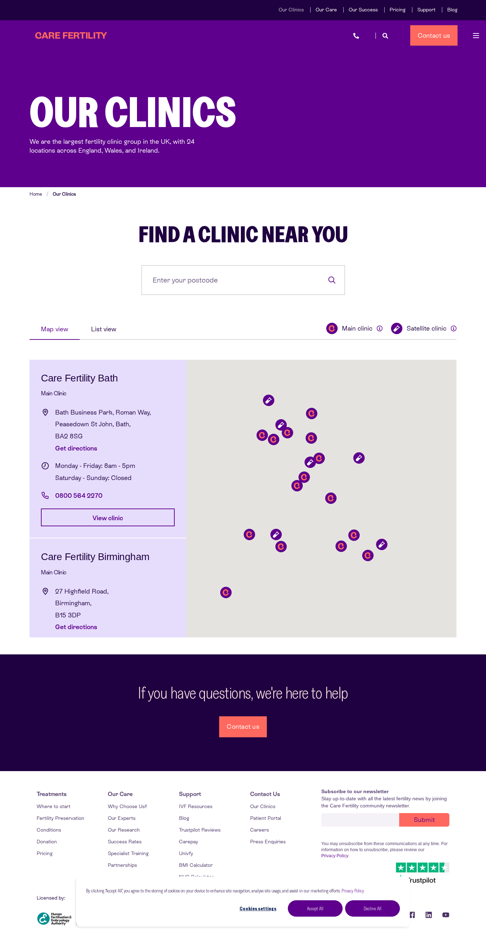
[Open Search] (385, 35)
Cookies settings (257, 908)
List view (103, 329)
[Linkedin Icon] (428, 914)
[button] (281, 547)
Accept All (315, 908)
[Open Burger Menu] (476, 36)
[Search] (331, 280)
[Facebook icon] (411, 914)
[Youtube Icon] (443, 914)
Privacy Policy (353, 890)
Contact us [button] (434, 35)
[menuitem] (291, 9)
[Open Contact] (356, 35)
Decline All (372, 908)
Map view (54, 329)
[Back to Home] (71, 35)
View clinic (108, 518)
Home (36, 194)
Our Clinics (64, 194)
